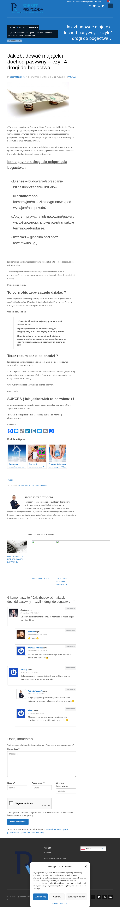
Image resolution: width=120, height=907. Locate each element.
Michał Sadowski (35, 647)
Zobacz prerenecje (76, 896)
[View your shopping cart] (109, 1)
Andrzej (23, 669)
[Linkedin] (103, 6)
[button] (85, 866)
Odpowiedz (70, 608)
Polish (88, 848)
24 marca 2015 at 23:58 (36, 694)
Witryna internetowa (62, 784)
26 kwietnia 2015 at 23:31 (29, 613)
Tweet (10, 479)
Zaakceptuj (40, 896)
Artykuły (72, 77)
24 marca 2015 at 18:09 (28, 672)
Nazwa (11, 783)
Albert (30, 710)
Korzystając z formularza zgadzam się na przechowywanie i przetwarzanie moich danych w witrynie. (41, 814)
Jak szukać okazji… (41, 579)
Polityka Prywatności (60, 903)
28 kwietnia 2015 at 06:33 (37, 634)
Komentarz (13, 749)
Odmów (57, 896)
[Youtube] (99, 6)
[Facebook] (90, 6)
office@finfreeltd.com (91, 1)
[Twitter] (94, 6)
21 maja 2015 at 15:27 (36, 713)
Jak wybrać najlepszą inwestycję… (62, 582)
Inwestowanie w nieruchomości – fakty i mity (15, 559)
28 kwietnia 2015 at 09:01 (37, 650)
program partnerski (40, 485)
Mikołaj (31, 631)
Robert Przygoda (17, 77)
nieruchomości (25, 485)
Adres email (38, 783)
